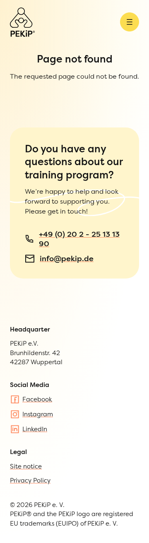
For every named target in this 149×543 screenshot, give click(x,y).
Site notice (26, 466)
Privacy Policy (30, 480)
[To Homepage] (22, 22)
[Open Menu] (129, 21)
